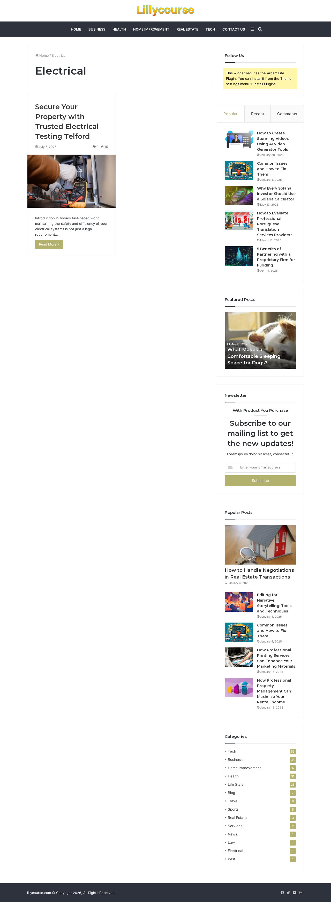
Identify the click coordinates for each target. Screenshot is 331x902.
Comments (287, 113)
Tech (210, 29)
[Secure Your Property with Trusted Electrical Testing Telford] (71, 181)
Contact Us (233, 29)
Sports (233, 809)
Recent (257, 113)
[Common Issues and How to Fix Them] (239, 170)
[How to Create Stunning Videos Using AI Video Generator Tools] (239, 140)
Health (119, 29)
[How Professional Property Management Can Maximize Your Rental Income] (239, 687)
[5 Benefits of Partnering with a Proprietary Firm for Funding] (239, 256)
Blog (231, 793)
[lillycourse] (165, 10)
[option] (260, 340)
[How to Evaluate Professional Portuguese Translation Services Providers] (239, 220)
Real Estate (187, 29)
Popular (230, 113)
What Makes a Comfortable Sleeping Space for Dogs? (254, 356)
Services (235, 826)
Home (76, 29)
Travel (233, 801)
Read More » (49, 244)
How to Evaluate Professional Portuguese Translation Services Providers (274, 224)
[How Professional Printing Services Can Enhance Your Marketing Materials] (239, 657)
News (232, 834)
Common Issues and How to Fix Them (272, 169)
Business (96, 29)
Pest (231, 859)
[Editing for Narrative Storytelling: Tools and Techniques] (239, 602)
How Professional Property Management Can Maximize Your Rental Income (274, 691)
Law (231, 842)
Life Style (236, 784)
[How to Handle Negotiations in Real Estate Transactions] (260, 545)
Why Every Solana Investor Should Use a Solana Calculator (276, 193)
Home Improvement (151, 29)
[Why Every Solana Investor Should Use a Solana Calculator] (239, 195)
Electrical (235, 851)
